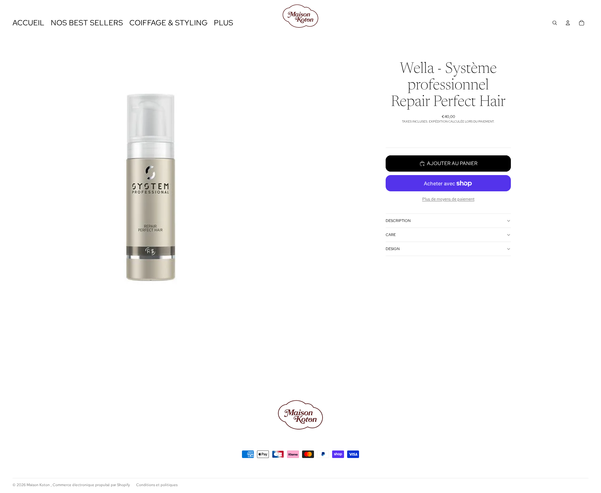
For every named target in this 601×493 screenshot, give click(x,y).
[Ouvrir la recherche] (555, 23)
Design (393, 248)
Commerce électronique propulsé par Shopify (91, 484)
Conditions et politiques (156, 484)
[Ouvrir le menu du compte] (568, 23)
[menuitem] (223, 23)
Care (391, 234)
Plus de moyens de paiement (448, 199)
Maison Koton (39, 484)
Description (398, 220)
